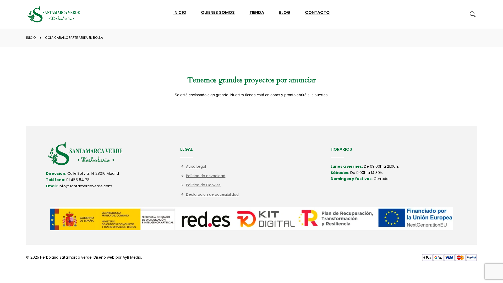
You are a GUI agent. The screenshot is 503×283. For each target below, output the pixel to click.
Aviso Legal (196, 166)
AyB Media (132, 257)
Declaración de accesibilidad (212, 194)
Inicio (31, 37)
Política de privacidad (205, 175)
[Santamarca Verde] (53, 14)
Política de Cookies (203, 185)
